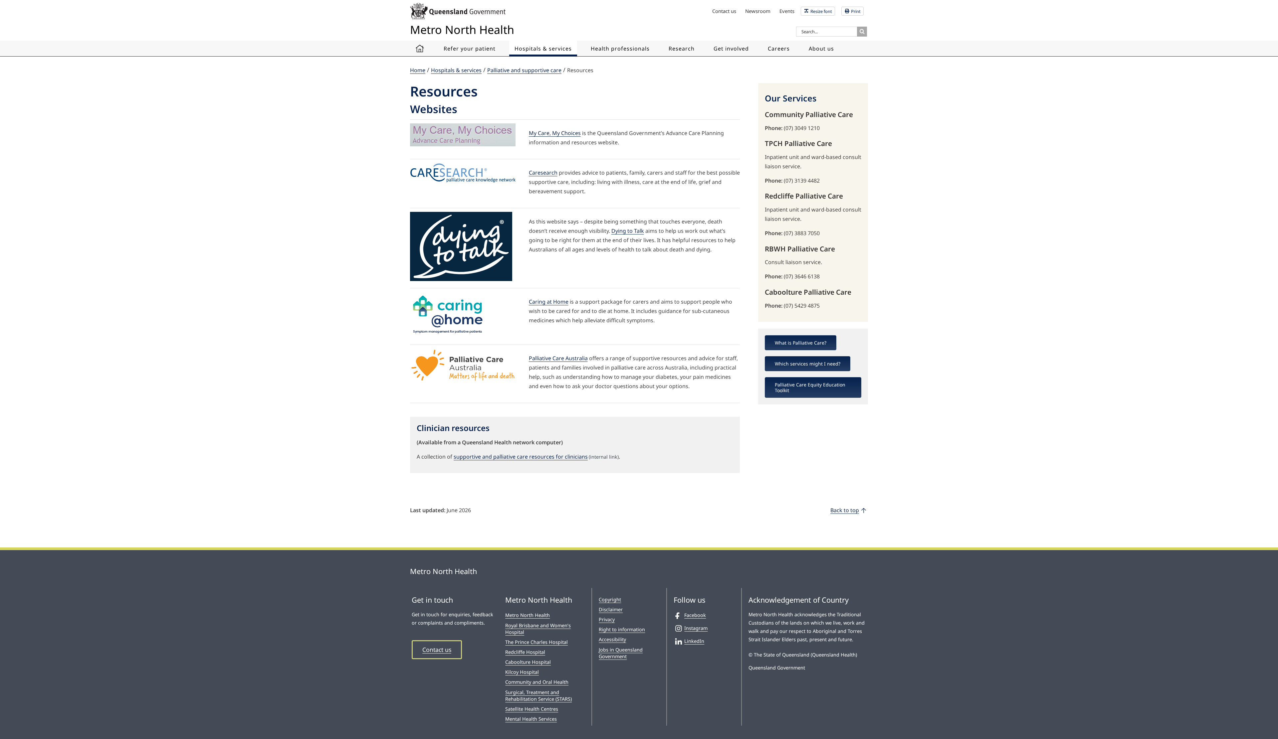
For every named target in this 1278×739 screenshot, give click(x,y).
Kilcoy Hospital (522, 672)
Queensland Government (776, 668)
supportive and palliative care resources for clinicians (536, 456)
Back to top (844, 510)
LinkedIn (694, 641)
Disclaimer (611, 609)
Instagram (696, 628)
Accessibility (612, 639)
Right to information (622, 629)
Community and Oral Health (536, 682)
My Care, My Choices (555, 133)
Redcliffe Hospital (525, 652)
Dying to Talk (627, 230)
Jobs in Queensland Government (621, 653)
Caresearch (543, 172)
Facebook (695, 615)
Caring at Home (548, 301)
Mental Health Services (531, 719)
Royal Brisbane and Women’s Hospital (538, 628)
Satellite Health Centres (531, 709)
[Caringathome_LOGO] (449, 294)
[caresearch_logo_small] (463, 165)
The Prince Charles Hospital (536, 642)
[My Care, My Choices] (463, 126)
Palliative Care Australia (558, 358)
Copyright (610, 599)
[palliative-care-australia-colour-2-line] (463, 351)
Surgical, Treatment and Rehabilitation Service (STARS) (538, 695)
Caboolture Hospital (528, 662)
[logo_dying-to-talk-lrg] (461, 214)
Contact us (436, 650)
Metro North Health (527, 615)
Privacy (607, 619)
